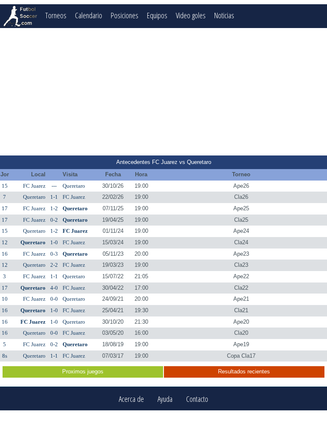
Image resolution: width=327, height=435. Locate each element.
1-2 (54, 208)
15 (5, 186)
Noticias (224, 15)
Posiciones (124, 15)
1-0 (54, 242)
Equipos (157, 15)
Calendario (88, 15)
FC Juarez (34, 186)
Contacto (197, 398)
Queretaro (74, 186)
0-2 (54, 220)
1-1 (54, 197)
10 (5, 299)
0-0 (54, 299)
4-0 (54, 288)
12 (5, 242)
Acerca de (131, 398)
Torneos (55, 15)
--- (54, 186)
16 (5, 254)
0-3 (54, 254)
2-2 (54, 265)
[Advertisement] (163, 91)
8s (4, 356)
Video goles (191, 15)
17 (5, 208)
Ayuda (165, 398)
